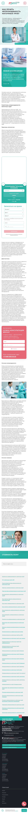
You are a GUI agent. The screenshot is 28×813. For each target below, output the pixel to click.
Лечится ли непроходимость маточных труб (13, 619)
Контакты (4, 803)
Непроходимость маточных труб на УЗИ (12, 635)
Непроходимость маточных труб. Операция (13, 663)
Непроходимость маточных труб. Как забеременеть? (11, 642)
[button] (23, 190)
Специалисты (5, 794)
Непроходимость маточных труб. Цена (12, 669)
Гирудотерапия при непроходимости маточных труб (11, 584)
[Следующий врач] (24, 184)
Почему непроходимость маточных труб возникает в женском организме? (12, 701)
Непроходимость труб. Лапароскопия (12, 684)
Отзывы (3, 796)
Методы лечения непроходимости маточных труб (13, 628)
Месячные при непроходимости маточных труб (13, 623)
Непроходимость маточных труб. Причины (13, 666)
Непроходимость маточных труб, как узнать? (13, 638)
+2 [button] (22, 190)
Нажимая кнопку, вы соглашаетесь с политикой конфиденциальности (14, 235)
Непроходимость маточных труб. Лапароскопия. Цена (10, 647)
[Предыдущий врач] (3, 184)
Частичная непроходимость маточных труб (13, 712)
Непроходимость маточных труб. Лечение (13, 650)
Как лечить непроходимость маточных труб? (12, 528)
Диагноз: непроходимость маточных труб (12, 587)
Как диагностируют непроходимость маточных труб (11, 599)
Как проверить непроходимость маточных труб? (13, 615)
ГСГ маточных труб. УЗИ (8, 579)
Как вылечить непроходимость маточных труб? (12, 595)
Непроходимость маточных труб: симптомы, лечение (13, 680)
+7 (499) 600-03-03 (9, 356)
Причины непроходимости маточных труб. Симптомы (13, 708)
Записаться (14, 231)
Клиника (4, 792)
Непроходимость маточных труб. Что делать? (13, 673)
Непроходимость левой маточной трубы (12, 631)
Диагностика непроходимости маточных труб (14, 591)
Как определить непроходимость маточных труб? (13, 611)
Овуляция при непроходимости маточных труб (13, 688)
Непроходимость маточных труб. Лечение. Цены (13, 659)
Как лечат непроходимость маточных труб (13, 603)
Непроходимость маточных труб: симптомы (13, 676)
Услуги (3, 790)
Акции (3, 798)
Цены (3, 801)
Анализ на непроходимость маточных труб (13, 576)
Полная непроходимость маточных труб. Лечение (12, 696)
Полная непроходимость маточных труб (12, 692)
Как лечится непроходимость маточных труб (13, 606)
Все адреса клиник (9, 738)
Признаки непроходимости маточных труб (13, 704)
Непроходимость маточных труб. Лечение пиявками (13, 654)
